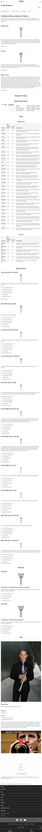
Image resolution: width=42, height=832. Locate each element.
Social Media (32, 824)
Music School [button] (3, 789)
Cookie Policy (26, 824)
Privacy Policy (20, 824)
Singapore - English (5, 813)
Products (16, 783)
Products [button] (2, 786)
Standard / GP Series (5, 11)
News (2, 791)
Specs (20, 767)
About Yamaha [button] (3, 810)
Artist (29, 11)
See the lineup (4, 46)
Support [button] (2, 805)
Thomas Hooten (4, 299)
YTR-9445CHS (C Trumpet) (6, 717)
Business (2, 815)
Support (20, 769)
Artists (2, 797)
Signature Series (15, 11)
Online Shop (3, 802)
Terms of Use (15, 824)
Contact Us (9, 824)
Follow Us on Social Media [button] (5, 808)
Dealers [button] (2, 800)
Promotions (3, 794)
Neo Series (23, 11)
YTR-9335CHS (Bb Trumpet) (6, 719)
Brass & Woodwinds (11, 783)
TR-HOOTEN (3, 712)
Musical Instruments (4, 783)
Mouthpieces (20, 783)
